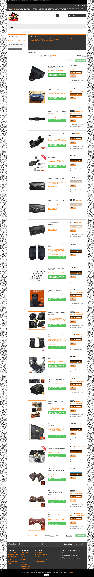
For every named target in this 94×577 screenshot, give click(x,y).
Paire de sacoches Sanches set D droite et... (57, 493)
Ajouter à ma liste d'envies (77, 80)
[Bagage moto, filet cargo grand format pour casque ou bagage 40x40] (37, 276)
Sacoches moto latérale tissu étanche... (55, 402)
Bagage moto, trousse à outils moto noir (55, 223)
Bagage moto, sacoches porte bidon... (55, 335)
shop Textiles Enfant (63, 25)
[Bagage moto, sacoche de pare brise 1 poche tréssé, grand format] (37, 186)
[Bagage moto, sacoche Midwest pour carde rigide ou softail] (37, 431)
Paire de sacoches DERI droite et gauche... (56, 449)
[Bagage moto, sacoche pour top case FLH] (37, 365)
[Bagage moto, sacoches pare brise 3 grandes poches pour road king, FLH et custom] (37, 141)
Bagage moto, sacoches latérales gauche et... (56, 313)
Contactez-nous (76, 5)
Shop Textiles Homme (49, 25)
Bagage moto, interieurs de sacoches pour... (55, 156)
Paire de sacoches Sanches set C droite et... (57, 471)
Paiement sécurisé (25, 568)
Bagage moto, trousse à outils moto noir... (55, 90)
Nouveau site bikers (12, 552)
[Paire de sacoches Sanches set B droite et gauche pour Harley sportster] (37, 521)
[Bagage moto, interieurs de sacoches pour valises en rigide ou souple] (37, 164)
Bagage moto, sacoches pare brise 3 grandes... (57, 134)
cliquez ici (71, 572)
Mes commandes (38, 552)
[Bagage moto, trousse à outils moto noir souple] (37, 97)
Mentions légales (24, 564)
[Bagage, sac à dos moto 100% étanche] (37, 298)
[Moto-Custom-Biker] (20, 17)
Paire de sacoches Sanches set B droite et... (56, 515)
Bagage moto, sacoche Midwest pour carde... (56, 424)
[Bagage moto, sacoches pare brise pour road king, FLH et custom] (37, 119)
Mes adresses (37, 558)
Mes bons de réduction (39, 561)
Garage (11, 27)
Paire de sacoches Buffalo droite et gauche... (56, 380)
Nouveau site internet (25, 566)
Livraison (23, 562)
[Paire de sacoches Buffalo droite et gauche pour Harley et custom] (37, 387)
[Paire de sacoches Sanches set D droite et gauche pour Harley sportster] (37, 499)
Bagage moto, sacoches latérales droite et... (56, 245)
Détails (32, 41)
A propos (23, 556)
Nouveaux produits (15, 45)
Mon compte (38, 550)
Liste (85, 56)
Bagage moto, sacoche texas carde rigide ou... (55, 66)
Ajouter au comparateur (77, 82)
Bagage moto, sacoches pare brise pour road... (57, 112)
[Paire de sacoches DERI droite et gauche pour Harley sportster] (37, 455)
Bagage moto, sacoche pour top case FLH (56, 357)
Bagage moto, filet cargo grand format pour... (56, 268)
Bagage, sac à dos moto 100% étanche (56, 291)
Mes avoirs (37, 556)
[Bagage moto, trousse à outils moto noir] (37, 230)
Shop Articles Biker (36, 25)
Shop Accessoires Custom (22, 25)
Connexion (83, 5)
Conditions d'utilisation (26, 561)
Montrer (45, 55)
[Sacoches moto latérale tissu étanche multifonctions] (37, 409)
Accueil (11, 25)
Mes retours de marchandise (41, 554)
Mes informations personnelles (41, 559)
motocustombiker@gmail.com (74, 558)
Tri (28, 55)
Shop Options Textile (76, 25)
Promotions (13, 36)
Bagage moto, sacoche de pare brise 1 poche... (56, 179)
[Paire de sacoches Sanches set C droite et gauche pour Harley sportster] (37, 477)
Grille (83, 56)
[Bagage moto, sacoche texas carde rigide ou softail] (37, 74)
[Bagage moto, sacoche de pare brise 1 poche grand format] (37, 208)
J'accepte (47, 575)
